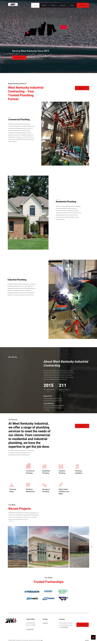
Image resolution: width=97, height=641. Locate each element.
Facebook (45, 623)
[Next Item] (91, 547)
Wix (42, 640)
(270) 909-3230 (29, 629)
